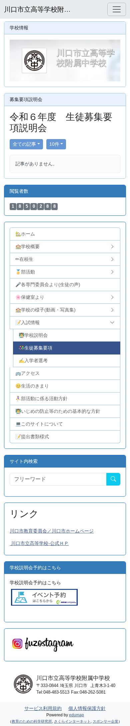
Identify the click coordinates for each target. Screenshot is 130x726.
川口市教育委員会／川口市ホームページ (52, 531)
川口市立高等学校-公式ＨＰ (39, 543)
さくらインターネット (72, 721)
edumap (76, 715)
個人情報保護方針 (87, 708)
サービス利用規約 (43, 708)
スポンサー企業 (105, 721)
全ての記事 (24, 144)
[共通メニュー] (116, 9)
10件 (54, 144)
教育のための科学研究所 (32, 721)
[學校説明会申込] (44, 597)
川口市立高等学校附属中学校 (37, 9)
